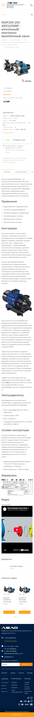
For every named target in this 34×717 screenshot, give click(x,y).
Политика (14, 685)
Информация (16, 678)
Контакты (4, 688)
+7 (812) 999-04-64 (31, 5)
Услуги (21, 673)
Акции (13, 673)
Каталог (4, 673)
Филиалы (14, 682)
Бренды (30, 673)
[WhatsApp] (31, 698)
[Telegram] (28, 698)
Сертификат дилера (16, 566)
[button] (15, 617)
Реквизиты (14, 687)
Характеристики (21, 172)
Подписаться (26, 664)
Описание (7, 172)
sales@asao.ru (8, 657)
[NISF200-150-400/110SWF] (17, 67)
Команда (3, 685)
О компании (4, 682)
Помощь (27, 678)
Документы (4, 691)
